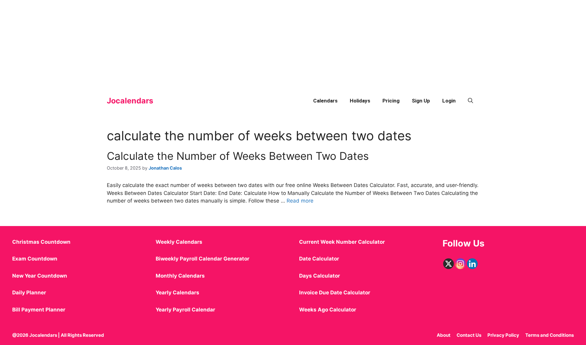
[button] (470, 101)
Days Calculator (319, 276)
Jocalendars (130, 100)
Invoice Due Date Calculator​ (334, 292)
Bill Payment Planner (38, 310)
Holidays (360, 101)
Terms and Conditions (549, 335)
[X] (448, 263)
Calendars (325, 101)
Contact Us (469, 335)
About (443, 335)
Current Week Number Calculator (342, 242)
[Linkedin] (472, 263)
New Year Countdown (39, 276)
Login (449, 101)
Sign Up (421, 101)
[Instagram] (460, 263)
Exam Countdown (34, 259)
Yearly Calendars (177, 292)
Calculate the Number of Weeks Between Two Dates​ (238, 155)
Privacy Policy (503, 335)
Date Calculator (319, 259)
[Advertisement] (183, 42)
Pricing (391, 101)
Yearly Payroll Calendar (185, 310)
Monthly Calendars (180, 276)
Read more (300, 201)
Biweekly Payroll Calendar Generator (203, 259)
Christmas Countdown (41, 242)
